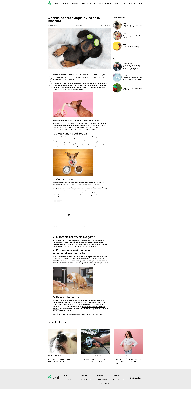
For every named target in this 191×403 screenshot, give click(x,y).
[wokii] (49, 3)
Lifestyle (65, 3)
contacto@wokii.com (86, 379)
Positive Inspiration (105, 3)
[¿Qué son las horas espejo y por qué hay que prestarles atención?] (117, 77)
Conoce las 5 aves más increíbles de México (132, 89)
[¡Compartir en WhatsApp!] (50, 86)
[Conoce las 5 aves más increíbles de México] (117, 87)
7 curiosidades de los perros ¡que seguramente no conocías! (132, 47)
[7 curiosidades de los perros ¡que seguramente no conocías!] (117, 46)
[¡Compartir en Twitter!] (50, 79)
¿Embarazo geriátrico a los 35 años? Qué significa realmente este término (128, 361)
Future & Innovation (88, 3)
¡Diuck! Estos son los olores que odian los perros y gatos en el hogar (81, 314)
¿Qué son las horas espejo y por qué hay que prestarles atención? (133, 78)
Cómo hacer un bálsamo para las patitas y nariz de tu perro (132, 26)
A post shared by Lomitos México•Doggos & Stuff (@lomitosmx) (70, 232)
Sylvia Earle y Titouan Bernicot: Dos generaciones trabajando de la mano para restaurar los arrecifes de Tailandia (132, 67)
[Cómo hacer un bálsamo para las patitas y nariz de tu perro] (117, 25)
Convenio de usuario (102, 383)
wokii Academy (120, 3)
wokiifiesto (67, 379)
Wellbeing (75, 3)
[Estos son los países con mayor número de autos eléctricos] (95, 341)
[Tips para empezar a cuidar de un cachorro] (117, 35)
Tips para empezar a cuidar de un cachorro (132, 36)
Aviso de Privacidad (102, 380)
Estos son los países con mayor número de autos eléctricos (93, 360)
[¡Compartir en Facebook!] (50, 75)
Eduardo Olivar (52, 25)
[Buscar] (142, 3)
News (56, 3)
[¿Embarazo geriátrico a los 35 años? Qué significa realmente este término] (128, 341)
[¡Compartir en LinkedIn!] (50, 82)
